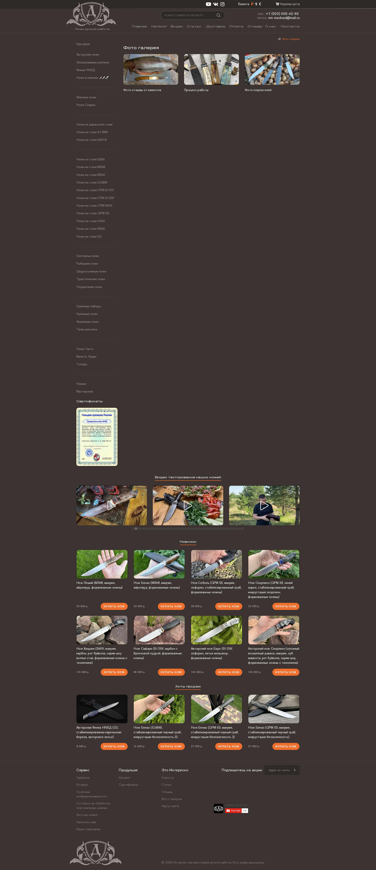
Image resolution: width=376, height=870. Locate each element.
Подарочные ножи (89, 287)
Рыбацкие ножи (87, 263)
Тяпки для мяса (86, 329)
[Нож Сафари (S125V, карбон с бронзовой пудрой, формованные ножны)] (159, 630)
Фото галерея (172, 799)
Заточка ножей (87, 815)
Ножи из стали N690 (90, 229)
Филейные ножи (87, 322)
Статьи (194, 26)
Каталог (159, 26)
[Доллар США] (256, 4)
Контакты (290, 26)
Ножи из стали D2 (89, 236)
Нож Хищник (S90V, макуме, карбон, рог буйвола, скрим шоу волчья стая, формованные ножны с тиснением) (101, 656)
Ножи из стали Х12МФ (92, 132)
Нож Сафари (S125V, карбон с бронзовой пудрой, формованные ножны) (158, 653)
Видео (177, 26)
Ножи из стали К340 (90, 221)
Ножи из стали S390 (90, 159)
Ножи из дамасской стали (94, 124)
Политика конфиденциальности (91, 794)
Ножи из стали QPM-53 (92, 213)
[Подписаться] (294, 770)
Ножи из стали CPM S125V (95, 198)
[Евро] (260, 4)
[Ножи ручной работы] (279, 39)
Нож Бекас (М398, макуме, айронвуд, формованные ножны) (157, 585)
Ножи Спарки (85, 105)
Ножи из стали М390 (90, 175)
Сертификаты (128, 785)
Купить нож (114, 606)
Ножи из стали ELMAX (92, 182)
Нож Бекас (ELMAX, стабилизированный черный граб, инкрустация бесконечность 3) (157, 732)
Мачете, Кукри (86, 357)
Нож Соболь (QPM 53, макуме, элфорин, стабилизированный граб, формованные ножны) (216, 587)
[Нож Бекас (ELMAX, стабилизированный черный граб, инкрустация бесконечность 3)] (159, 709)
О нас (270, 26)
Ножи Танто (84, 349)
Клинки (81, 384)
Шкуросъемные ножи (91, 271)
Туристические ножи (90, 279)
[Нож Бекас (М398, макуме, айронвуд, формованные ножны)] (159, 564)
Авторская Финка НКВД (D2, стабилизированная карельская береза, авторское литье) (98, 732)
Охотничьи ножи (87, 256)
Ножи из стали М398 (90, 167)
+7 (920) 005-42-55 (282, 13)
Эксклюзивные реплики (92, 62)
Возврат (82, 785)
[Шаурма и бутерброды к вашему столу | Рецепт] (188, 505)
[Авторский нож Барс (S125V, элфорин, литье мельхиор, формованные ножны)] (216, 630)
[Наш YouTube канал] (208, 4)
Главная (139, 26)
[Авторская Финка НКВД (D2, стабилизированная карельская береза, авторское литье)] (102, 709)
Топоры (81, 364)
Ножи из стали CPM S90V (94, 205)
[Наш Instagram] (222, 4)
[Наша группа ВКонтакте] (215, 4)
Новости (168, 778)
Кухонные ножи (87, 314)
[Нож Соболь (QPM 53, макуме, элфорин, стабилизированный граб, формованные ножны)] (216, 564)
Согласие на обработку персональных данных (93, 805)
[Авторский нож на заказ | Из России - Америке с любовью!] (264, 505)
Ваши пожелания (88, 829)
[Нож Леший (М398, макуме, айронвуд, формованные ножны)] (102, 564)
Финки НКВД (85, 70)
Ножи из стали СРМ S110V (95, 190)
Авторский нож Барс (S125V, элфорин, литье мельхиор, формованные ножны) (212, 653)
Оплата (236, 26)
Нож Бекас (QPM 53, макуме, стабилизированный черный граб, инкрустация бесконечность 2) (215, 732)
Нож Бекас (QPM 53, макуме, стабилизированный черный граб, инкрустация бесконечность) (272, 732)
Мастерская (84, 391)
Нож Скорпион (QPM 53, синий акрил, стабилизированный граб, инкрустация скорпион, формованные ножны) (271, 590)
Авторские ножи (87, 54)
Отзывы (255, 26)
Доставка (215, 26)
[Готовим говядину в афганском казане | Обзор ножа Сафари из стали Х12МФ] (111, 505)
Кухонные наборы (88, 306)
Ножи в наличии (87, 78)
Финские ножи (86, 97)
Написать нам (86, 822)
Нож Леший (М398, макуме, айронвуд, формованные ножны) (99, 585)
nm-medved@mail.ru (284, 17)
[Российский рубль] (252, 4)
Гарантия (82, 778)
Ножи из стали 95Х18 (91, 140)
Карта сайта (170, 806)
